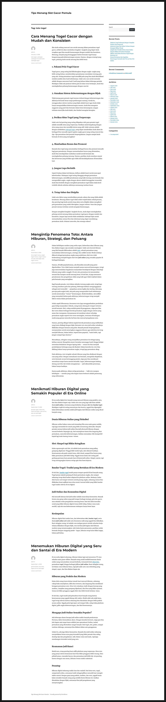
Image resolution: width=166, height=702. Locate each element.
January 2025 (114, 118)
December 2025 (114, 100)
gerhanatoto (34, 566)
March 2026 (113, 95)
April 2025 (113, 115)
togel (43, 255)
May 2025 (113, 113)
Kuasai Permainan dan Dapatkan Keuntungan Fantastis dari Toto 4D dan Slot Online (122, 59)
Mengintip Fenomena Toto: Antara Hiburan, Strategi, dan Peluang (62, 236)
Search (111, 27)
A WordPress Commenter (116, 73)
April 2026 (113, 93)
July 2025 (112, 109)
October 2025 (114, 104)
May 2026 (113, 91)
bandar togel (64, 472)
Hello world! (128, 73)
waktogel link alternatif (37, 58)
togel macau (34, 256)
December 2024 (114, 120)
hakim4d (41, 409)
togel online (34, 568)
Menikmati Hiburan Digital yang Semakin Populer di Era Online (60, 391)
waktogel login (70, 129)
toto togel (34, 57)
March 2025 (113, 116)
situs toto (95, 562)
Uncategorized (114, 134)
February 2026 (114, 96)
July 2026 (113, 87)
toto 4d (33, 413)
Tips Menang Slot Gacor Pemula (51, 12)
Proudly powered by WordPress (58, 694)
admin (33, 52)
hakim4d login (35, 411)
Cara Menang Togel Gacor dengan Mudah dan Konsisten (61, 38)
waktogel (39, 57)
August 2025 (113, 107)
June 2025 (113, 111)
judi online (43, 411)
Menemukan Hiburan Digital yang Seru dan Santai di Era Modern (66, 548)
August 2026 (113, 86)
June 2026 (113, 89)
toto (78, 250)
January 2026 (114, 98)
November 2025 (114, 102)
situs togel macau (36, 255)
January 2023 (113, 122)
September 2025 (114, 105)
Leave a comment (36, 63)
